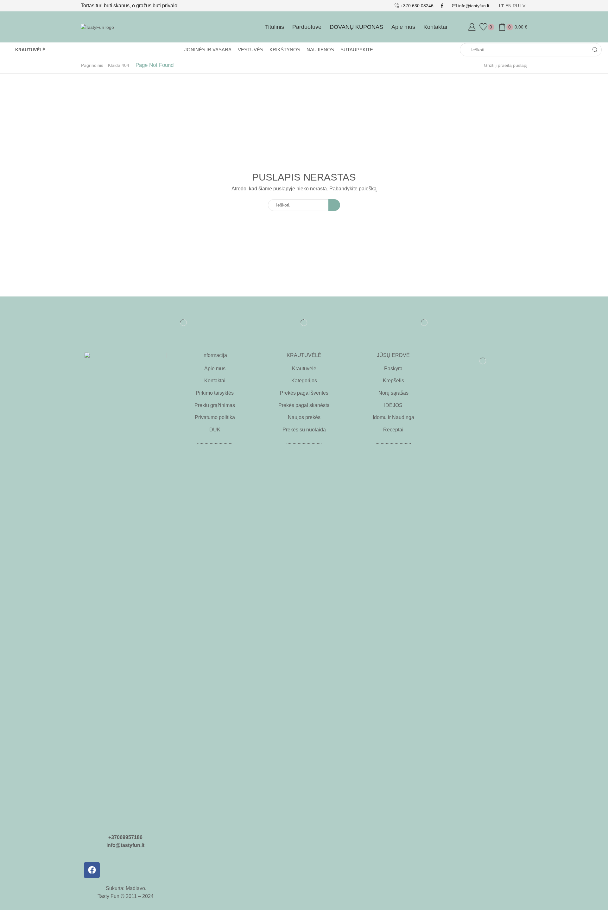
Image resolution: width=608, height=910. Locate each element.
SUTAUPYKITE (356, 49)
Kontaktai (435, 27)
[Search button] (595, 49)
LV (522, 5)
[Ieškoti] (334, 205)
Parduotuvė (306, 27)
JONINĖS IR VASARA (207, 49)
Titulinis (274, 27)
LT (501, 5)
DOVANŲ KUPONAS (356, 27)
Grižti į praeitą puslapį (505, 65)
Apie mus (403, 27)
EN (508, 5)
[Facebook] (92, 870)
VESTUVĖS (250, 49)
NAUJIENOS (320, 49)
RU (516, 5)
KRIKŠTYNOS (284, 49)
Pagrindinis (92, 65)
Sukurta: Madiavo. (125, 888)
